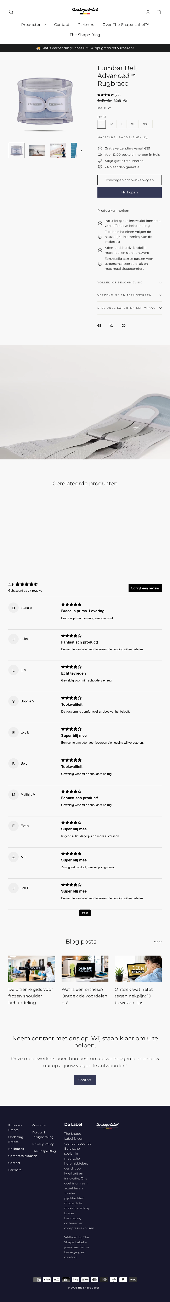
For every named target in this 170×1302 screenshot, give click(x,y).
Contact (61, 24)
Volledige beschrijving (120, 282)
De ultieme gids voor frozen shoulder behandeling (30, 996)
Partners (86, 24)
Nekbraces (16, 1149)
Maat (102, 116)
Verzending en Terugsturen (124, 295)
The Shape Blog (85, 35)
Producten (32, 24)
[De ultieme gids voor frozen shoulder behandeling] (31, 969)
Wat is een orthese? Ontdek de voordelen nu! (85, 996)
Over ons (39, 1125)
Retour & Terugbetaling (43, 1135)
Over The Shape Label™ (125, 24)
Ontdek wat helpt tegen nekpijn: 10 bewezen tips (134, 996)
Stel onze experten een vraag (126, 307)
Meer (158, 942)
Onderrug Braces (15, 1139)
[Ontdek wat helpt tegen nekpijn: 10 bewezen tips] (138, 969)
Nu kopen (129, 192)
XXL (146, 124)
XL (133, 124)
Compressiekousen (17, 1156)
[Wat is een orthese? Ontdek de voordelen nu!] (85, 969)
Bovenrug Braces (15, 1127)
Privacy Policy (43, 1144)
